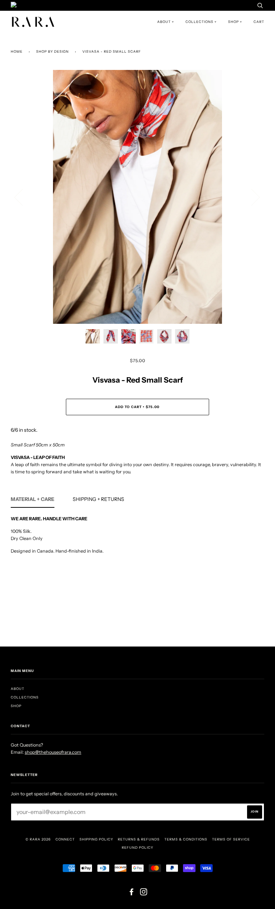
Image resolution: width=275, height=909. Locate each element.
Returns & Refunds (139, 839)
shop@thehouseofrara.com (53, 752)
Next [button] (251, 196)
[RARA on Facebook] (131, 893)
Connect (65, 839)
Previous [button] (23, 196)
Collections (199, 22)
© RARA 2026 (38, 839)
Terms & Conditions (185, 839)
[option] (137, 197)
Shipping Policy (96, 839)
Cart (259, 22)
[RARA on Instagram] (144, 893)
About (164, 22)
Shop (233, 22)
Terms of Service (231, 839)
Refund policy (137, 847)
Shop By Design (52, 51)
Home (17, 51)
